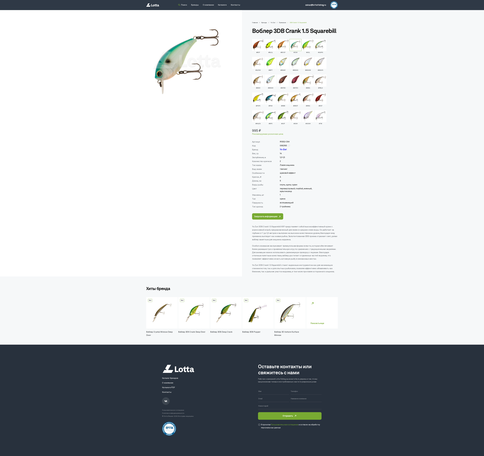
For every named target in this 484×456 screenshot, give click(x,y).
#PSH (271, 106)
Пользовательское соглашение (173, 410)
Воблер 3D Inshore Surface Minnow (286, 333)
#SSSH (308, 123)
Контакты (166, 392)
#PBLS (320, 88)
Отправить (288, 416)
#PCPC (258, 106)
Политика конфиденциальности (173, 413)
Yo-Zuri (273, 22)
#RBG (308, 106)
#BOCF (283, 52)
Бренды (264, 22)
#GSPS (320, 52)
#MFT (271, 70)
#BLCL (270, 52)
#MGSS (295, 70)
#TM (320, 123)
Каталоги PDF (168, 388)
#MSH (258, 88)
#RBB (283, 106)
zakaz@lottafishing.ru (315, 5)
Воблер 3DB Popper (251, 332)
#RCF (320, 106)
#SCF (283, 123)
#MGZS (320, 70)
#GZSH (258, 70)
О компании (167, 383)
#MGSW (308, 70)
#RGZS (258, 123)
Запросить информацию (266, 217)
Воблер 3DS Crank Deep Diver (191, 332)
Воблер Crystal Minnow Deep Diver (159, 333)
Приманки (282, 22)
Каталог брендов (170, 378)
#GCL (308, 52)
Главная (255, 22)
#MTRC (295, 88)
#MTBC (283, 88)
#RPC (271, 123)
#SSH (296, 123)
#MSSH (270, 88)
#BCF (258, 52)
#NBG (308, 88)
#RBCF (295, 106)
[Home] (152, 5)
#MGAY (283, 70)
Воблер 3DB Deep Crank (221, 332)
